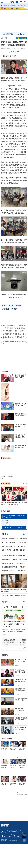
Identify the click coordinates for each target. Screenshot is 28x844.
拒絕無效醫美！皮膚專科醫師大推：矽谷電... (14, 337)
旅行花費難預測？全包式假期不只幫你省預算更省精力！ (13, 590)
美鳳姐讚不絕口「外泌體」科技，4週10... (14, 334)
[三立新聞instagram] (10, 831)
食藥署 (6, 607)
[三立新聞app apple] (6, 835)
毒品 (22, 146)
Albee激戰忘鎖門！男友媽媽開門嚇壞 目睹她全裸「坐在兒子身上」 (4, 784)
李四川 (6, 523)
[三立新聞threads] (21, 831)
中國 (21, 607)
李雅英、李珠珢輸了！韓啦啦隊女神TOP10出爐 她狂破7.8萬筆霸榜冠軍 (13, 766)
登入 (26, 1)
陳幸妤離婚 (21, 5)
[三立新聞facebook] (6, 831)
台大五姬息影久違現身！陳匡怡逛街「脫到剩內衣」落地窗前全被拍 (22, 749)
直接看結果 (8, 527)
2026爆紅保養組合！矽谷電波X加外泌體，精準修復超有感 (13, 784)
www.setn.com (16, 840)
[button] (21, 1)
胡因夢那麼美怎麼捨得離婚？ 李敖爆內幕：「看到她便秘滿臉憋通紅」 (22, 784)
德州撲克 (15, 92)
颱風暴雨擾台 (12, 5)
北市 (3, 89)
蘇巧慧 (6, 521)
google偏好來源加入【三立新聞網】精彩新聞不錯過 (15, 325)
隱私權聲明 (4, 840)
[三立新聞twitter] (17, 831)
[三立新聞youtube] (2, 831)
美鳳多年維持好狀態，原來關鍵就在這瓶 (13, 749)
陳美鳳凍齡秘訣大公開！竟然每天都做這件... (14, 342)
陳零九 (4, 78)
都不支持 (7, 525)
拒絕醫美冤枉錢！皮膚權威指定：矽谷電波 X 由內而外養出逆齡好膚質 (4, 766)
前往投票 (20, 527)
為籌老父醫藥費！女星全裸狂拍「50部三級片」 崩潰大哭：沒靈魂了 (4, 749)
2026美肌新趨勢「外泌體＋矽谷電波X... (14, 331)
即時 (5, 5)
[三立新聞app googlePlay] (18, 835)
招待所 (4, 105)
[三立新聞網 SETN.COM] (1, 5)
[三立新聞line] (14, 831)
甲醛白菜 (14, 607)
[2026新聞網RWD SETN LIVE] (2, 2)
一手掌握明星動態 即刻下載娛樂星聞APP (14, 328)
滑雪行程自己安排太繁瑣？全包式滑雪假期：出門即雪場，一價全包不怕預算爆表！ (22, 766)
